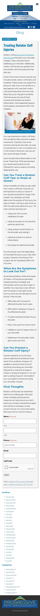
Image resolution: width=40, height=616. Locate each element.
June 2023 (9, 517)
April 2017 (9, 561)
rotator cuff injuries (16, 482)
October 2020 (10, 558)
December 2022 (10, 534)
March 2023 (9, 526)
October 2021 (10, 549)
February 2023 (10, 529)
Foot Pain (9, 578)
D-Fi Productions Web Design (20, 610)
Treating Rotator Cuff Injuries (18, 47)
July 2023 (9, 514)
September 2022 (11, 543)
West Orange (25, 23)
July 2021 (8, 552)
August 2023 (10, 511)
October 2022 (10, 540)
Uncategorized (10, 592)
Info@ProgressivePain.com (17, 27)
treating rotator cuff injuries (20, 484)
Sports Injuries (10, 589)
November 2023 (10, 502)
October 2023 (10, 505)
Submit (6, 475)
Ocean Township (9, 23)
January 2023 (10, 531)
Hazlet (18, 23)
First (5, 426)
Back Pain (9, 572)
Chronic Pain (10, 575)
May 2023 (9, 520)
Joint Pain (9, 581)
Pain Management (11, 586)
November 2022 (10, 537)
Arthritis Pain (10, 569)
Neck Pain (9, 584)
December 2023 (10, 499)
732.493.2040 (23, 16)
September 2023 (11, 508)
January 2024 (10, 497)
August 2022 (10, 546)
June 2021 (9, 555)
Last (5, 435)
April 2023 (9, 523)
